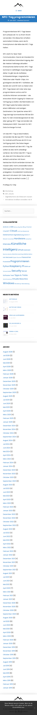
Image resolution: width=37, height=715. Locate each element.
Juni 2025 (6, 403)
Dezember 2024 (9, 426)
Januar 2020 (8, 643)
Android (5, 227)
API (9, 227)
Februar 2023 (8, 507)
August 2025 (7, 396)
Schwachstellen (7, 271)
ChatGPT (6, 231)
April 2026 (7, 366)
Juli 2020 (6, 621)
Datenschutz (8, 235)
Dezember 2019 (9, 647)
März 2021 (6, 592)
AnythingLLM (13, 299)
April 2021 (6, 588)
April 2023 (7, 499)
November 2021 (9, 562)
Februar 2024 (8, 462)
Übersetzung (25, 284)
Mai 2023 (6, 496)
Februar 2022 (8, 551)
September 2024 (9, 437)
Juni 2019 (6, 669)
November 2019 (9, 651)
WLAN (11, 194)
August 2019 (7, 662)
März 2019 (6, 680)
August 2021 (7, 573)
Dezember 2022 (9, 514)
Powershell (6, 262)
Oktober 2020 (8, 610)
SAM (26, 266)
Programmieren (19, 261)
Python (6, 266)
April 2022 (7, 544)
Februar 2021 (8, 595)
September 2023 (9, 481)
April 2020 (7, 632)
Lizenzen (27, 250)
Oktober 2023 (8, 477)
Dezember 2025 (9, 381)
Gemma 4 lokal (13, 331)
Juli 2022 (6, 533)
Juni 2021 (6, 581)
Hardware (19, 238)
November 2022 (9, 518)
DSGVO (26, 235)
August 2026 (7, 352)
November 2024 (9, 429)
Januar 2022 (7, 555)
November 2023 (9, 474)
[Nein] (35, 708)
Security (16, 270)
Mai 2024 (6, 451)
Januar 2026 (8, 378)
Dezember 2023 (9, 470)
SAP (29, 266)
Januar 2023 (7, 510)
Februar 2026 (8, 374)
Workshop (9, 191)
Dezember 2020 (9, 603)
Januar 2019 (7, 688)
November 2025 (9, 385)
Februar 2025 (8, 418)
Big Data (20, 227)
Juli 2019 (6, 666)
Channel (28, 227)
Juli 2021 (6, 577)
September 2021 (9, 570)
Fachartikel (11, 239)
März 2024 (7, 459)
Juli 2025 (6, 400)
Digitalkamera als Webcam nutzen (18, 197)
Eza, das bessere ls (15, 323)
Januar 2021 (7, 599)
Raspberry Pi (17, 266)
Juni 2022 (6, 536)
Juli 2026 (6, 355)
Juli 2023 (6, 488)
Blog (24, 227)
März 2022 (7, 547)
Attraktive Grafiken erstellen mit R (18, 199)
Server (24, 271)
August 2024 (8, 440)
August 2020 (7, 618)
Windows (8, 283)
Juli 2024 (6, 444)
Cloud (13, 230)
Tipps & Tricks (21, 275)
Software (6, 275)
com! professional (23, 231)
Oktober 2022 (8, 522)
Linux (20, 249)
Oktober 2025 (8, 389)
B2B (11, 227)
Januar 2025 (8, 422)
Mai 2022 (6, 540)
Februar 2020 (8, 640)
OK (18, 711)
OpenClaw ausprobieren (16, 315)
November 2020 (9, 606)
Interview (7, 244)
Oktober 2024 (8, 433)
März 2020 (7, 636)
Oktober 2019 (8, 654)
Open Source (17, 257)
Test (12, 275)
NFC (6, 194)
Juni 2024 (6, 448)
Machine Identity (7, 254)
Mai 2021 (6, 584)
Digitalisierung (19, 235)
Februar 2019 (8, 684)
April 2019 (6, 677)
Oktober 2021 (8, 566)
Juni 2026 (6, 359)
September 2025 (9, 392)
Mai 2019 (6, 673)
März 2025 (7, 414)
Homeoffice (28, 239)
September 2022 (9, 525)
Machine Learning (17, 254)
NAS (4, 257)
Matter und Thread (15, 307)
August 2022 (7, 529)
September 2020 (9, 614)
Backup (16, 227)
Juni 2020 (6, 625)
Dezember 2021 (9, 558)
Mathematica (28, 254)
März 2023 (7, 503)
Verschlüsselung (7, 279)
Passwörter (26, 257)
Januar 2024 (8, 466)
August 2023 (7, 485)
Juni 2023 (6, 492)
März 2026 (7, 370)
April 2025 (7, 411)
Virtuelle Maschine (20, 279)
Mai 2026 (6, 363)
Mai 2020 (6, 629)
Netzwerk (9, 257)
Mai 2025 (6, 407)
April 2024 (7, 455)
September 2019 (9, 658)
